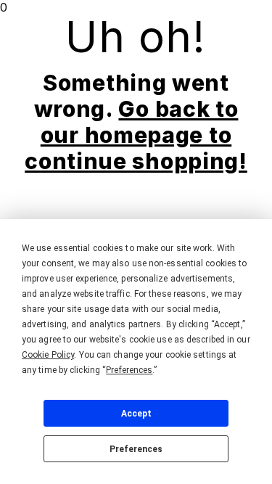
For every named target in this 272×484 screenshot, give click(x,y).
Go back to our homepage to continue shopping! (136, 135)
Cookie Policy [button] (48, 355)
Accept (136, 414)
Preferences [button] (129, 370)
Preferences (136, 449)
